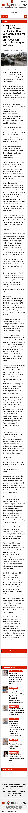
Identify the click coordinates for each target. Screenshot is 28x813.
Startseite (4, 16)
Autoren (9, 793)
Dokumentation (14, 786)
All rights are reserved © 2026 (8, 811)
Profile (24, 784)
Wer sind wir (21, 795)
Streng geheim (17, 793)
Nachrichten (4, 782)
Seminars (14, 791)
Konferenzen (22, 791)
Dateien (21, 786)
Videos (4, 791)
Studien (11, 784)
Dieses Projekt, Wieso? (10, 795)
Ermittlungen (18, 782)
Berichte (11, 782)
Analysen (4, 784)
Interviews (5, 788)
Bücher (6, 786)
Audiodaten (22, 788)
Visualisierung (13, 788)
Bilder (9, 791)
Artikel (25, 782)
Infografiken (17, 784)
